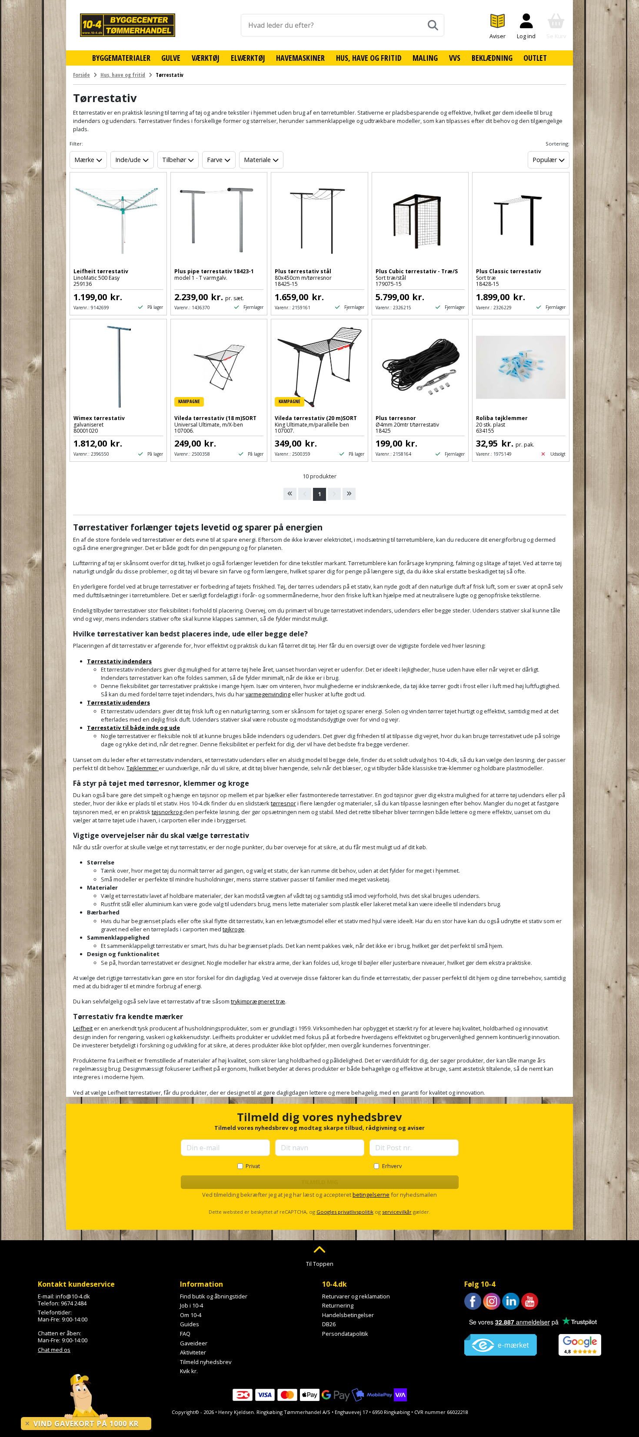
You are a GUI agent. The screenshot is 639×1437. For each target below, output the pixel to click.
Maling (425, 58)
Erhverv (392, 1166)
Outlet (535, 58)
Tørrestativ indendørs (119, 661)
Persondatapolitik (345, 1334)
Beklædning (492, 58)
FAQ (185, 1334)
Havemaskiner (300, 58)
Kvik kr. (189, 1371)
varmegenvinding (268, 694)
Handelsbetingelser (348, 1315)
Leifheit (83, 1028)
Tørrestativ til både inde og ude (133, 728)
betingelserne (371, 1195)
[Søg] (433, 25)
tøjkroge (233, 929)
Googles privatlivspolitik (344, 1212)
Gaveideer (193, 1343)
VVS (454, 58)
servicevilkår (397, 1212)
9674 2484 (74, 1303)
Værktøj (206, 58)
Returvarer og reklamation (356, 1296)
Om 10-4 (190, 1315)
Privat (253, 1166)
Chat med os (54, 1350)
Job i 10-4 (191, 1305)
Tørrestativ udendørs (118, 702)
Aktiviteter (193, 1352)
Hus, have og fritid (369, 58)
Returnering (337, 1305)
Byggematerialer (121, 58)
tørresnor (283, 803)
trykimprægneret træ (258, 1001)
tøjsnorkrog (167, 812)
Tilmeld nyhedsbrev (205, 1362)
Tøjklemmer (142, 768)
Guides (189, 1324)
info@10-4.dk (73, 1296)
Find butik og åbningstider (213, 1296)
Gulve (170, 58)
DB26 (329, 1324)
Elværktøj (248, 58)
